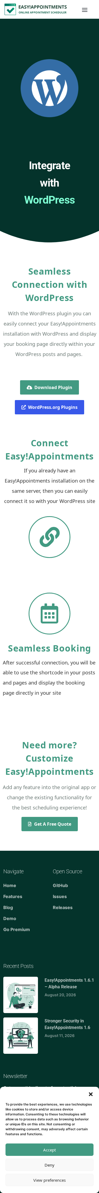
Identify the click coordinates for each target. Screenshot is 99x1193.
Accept (49, 1150)
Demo (9, 918)
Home (9, 885)
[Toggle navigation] (85, 9)
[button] (91, 1093)
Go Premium (16, 929)
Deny (49, 1165)
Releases (63, 907)
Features (12, 896)
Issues (60, 896)
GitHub (60, 885)
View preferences (49, 1180)
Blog (8, 907)
